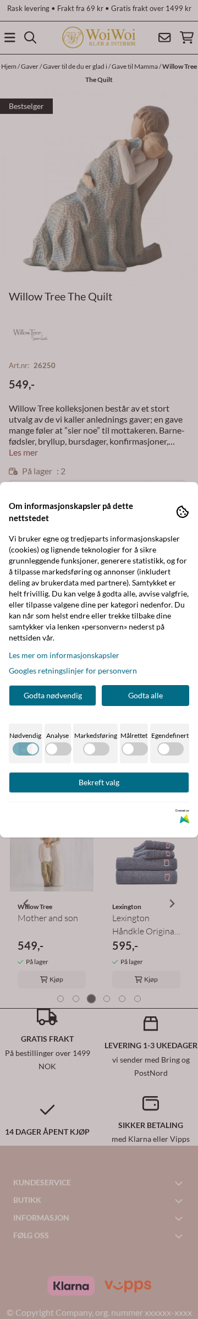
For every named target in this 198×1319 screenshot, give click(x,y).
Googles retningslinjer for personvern (73, 670)
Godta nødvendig (53, 695)
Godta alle (145, 695)
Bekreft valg (99, 782)
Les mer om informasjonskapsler (64, 655)
